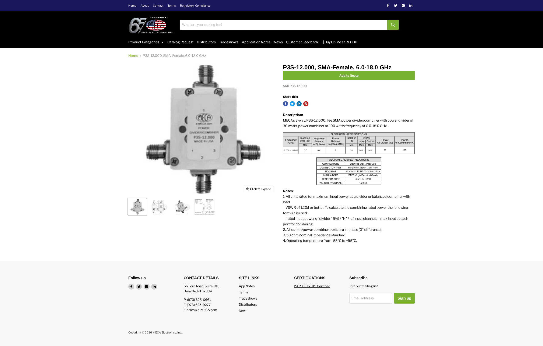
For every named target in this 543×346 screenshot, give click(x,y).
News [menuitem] (278, 42)
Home (132, 5)
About (145, 5)
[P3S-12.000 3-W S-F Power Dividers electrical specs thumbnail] (205, 206)
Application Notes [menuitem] (256, 42)
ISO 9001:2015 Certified (312, 286)
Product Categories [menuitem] (143, 42)
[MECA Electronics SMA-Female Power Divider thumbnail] (182, 206)
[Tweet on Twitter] (292, 103)
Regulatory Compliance (195, 5)
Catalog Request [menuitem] (180, 42)
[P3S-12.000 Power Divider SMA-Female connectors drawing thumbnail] (159, 206)
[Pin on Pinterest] (305, 103)
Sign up (404, 298)
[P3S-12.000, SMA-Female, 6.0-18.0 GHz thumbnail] (137, 206)
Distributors (248, 305)
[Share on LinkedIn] (299, 103)
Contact (158, 5)
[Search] (393, 25)
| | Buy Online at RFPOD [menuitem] (339, 42)
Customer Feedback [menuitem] (302, 42)
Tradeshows (248, 298)
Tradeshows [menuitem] (228, 42)
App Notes (247, 286)
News (243, 311)
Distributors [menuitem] (206, 42)
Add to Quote (348, 75)
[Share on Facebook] (285, 103)
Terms (172, 5)
